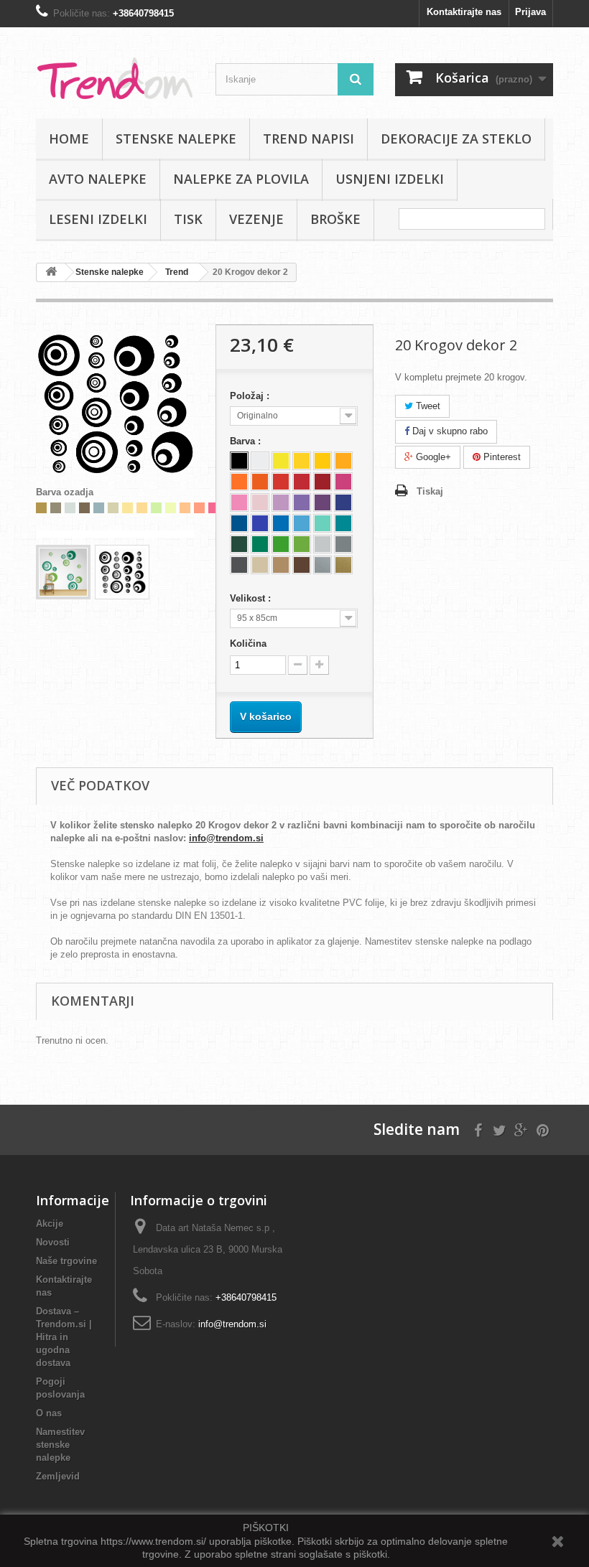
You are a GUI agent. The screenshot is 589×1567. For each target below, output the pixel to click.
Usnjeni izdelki (389, 178)
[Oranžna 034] (260, 482)
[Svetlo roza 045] (239, 502)
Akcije (49, 1223)
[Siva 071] (343, 544)
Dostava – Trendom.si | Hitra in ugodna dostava (64, 1337)
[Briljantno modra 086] (260, 523)
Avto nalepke (98, 178)
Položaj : (251, 395)
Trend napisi (308, 138)
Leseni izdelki (98, 219)
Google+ (432, 457)
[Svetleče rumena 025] (281, 461)
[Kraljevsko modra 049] (343, 502)
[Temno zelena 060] (239, 544)
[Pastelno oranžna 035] (239, 482)
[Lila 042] (281, 502)
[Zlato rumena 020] (343, 461)
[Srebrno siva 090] (322, 565)
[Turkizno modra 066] (343, 523)
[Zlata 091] (343, 565)
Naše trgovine (66, 1260)
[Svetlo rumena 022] (302, 461)
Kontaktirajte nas (464, 11)
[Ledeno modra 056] (302, 523)
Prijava (530, 11)
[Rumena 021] (322, 461)
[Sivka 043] (302, 502)
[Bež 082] (260, 565)
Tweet (426, 406)
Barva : (247, 441)
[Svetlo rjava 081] (281, 565)
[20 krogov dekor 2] (63, 572)
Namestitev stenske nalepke (60, 1444)
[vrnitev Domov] (51, 272)
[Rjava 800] (302, 565)
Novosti (53, 1242)
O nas (49, 1413)
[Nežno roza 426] (260, 502)
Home (69, 138)
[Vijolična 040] (322, 502)
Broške (335, 219)
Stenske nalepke (176, 138)
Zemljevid (58, 1476)
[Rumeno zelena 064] (281, 544)
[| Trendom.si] (115, 78)
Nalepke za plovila (241, 178)
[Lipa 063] (302, 544)
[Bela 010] (260, 461)
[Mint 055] (322, 523)
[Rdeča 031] (302, 482)
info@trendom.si (226, 838)
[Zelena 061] (260, 544)
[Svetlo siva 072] (322, 544)
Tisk (188, 219)
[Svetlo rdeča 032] (281, 482)
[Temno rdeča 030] (322, 482)
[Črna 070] (239, 461)
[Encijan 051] (239, 523)
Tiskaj (430, 491)
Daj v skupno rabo (448, 431)
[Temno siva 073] (239, 565)
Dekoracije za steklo (456, 138)
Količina (248, 643)
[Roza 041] (343, 482)
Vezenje (256, 219)
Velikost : (252, 598)
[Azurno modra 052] (281, 523)
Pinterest (501, 457)
